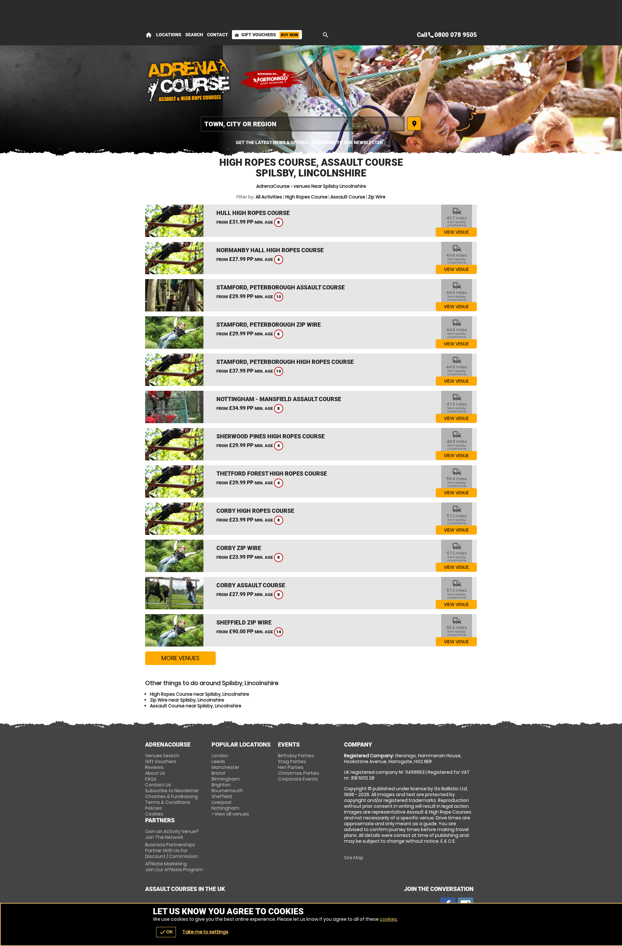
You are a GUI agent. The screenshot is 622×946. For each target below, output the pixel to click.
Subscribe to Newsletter (172, 790)
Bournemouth (227, 790)
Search (194, 34)
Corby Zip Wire (238, 548)
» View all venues (230, 814)
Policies (153, 808)
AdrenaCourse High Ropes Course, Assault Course (189, 79)
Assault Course (347, 197)
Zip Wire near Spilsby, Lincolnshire (187, 700)
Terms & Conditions (167, 802)
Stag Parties (292, 761)
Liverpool (221, 802)
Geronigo (271, 79)
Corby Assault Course (250, 585)
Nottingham (225, 808)
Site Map (353, 857)
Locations (168, 34)
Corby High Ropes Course (255, 510)
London (220, 755)
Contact (217, 34)
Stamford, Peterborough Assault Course (280, 287)
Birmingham (226, 779)
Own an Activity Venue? (172, 834)
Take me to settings (205, 932)
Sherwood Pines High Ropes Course (270, 436)
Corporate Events (298, 779)
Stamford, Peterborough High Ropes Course (285, 361)
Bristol (218, 773)
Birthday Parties (296, 755)
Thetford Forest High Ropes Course (271, 473)
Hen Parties (291, 767)
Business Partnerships (171, 850)
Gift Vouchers (266, 34)
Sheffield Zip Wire (243, 622)
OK (166, 932)
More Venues (180, 658)
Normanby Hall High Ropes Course (270, 250)
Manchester (225, 767)
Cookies (154, 814)
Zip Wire (377, 197)
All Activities (269, 197)
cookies (388, 919)
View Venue (456, 232)
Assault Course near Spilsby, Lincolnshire (195, 706)
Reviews (154, 767)
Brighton (221, 785)
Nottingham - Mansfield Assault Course (278, 399)
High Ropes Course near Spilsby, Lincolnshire (199, 694)
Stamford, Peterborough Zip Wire (268, 324)
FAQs (150, 779)
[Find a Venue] (303, 124)
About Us (155, 773)
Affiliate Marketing (174, 867)
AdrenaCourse (273, 186)
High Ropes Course (306, 197)
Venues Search (162, 755)
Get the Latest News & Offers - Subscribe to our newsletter (309, 142)
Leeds (218, 761)
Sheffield (222, 796)
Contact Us (158, 785)
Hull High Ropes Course (253, 212)
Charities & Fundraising (171, 796)
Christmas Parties (298, 773)
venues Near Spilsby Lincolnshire (330, 186)
